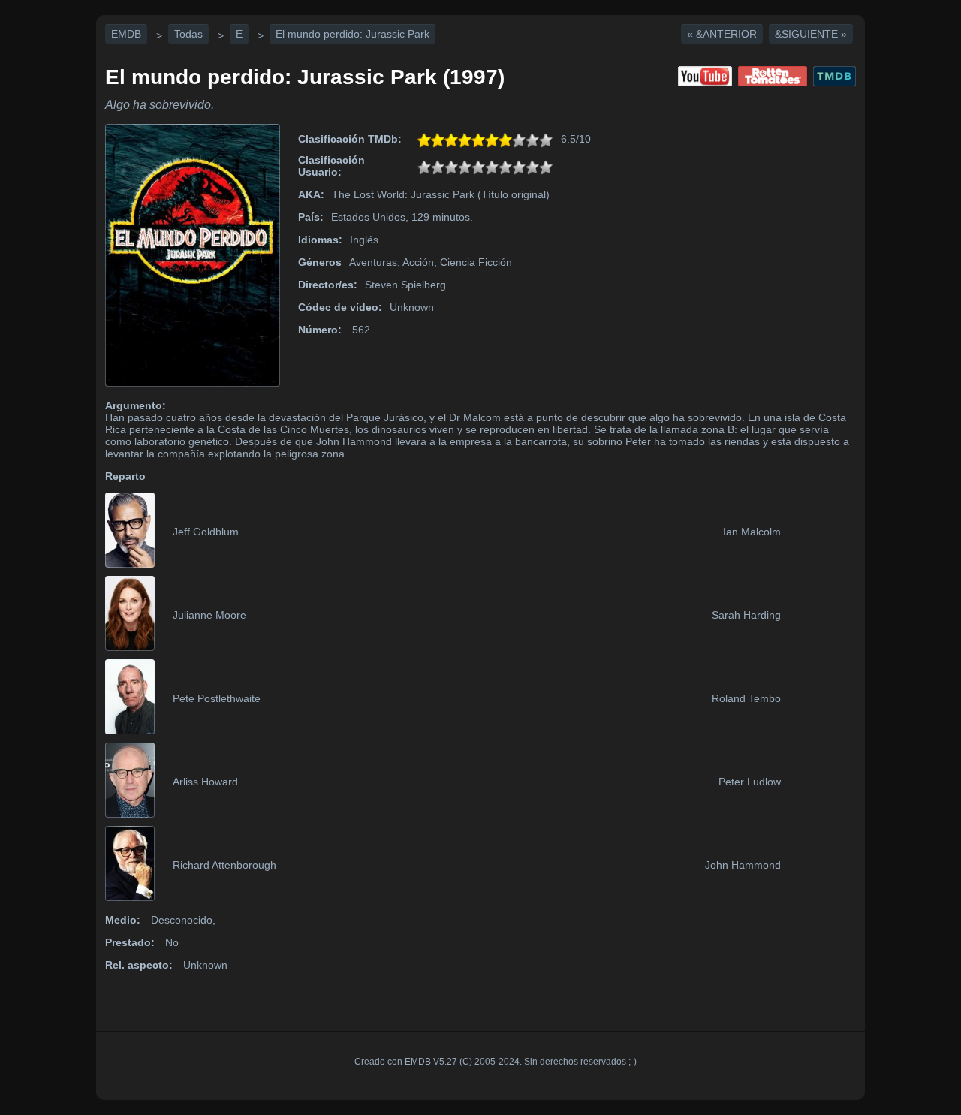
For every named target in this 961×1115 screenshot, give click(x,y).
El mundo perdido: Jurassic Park (352, 34)
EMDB (126, 34)
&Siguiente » (811, 34)
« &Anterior (722, 34)
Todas (188, 34)
